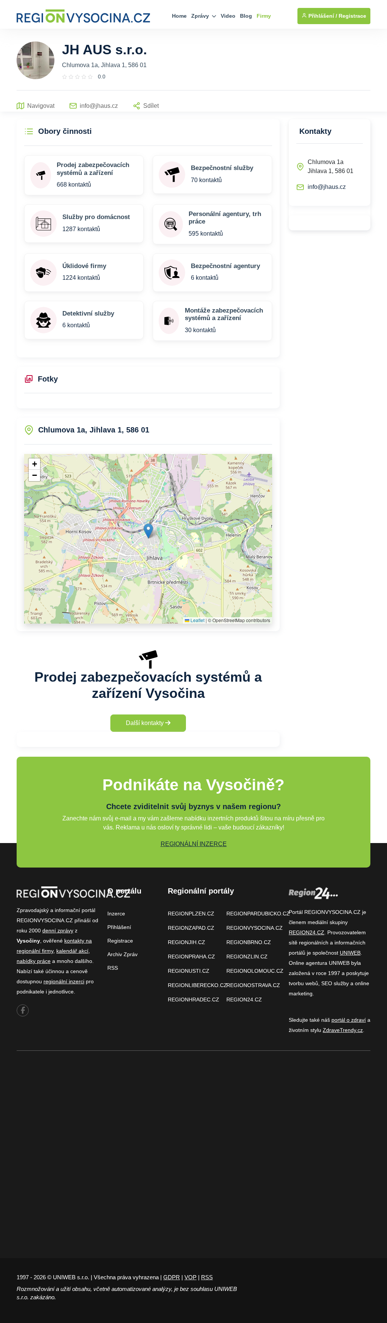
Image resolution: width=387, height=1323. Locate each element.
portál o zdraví (348, 1020)
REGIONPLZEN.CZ (191, 914)
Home (179, 16)
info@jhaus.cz (327, 187)
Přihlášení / (322, 16)
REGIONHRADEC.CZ (193, 999)
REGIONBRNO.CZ (248, 942)
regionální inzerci (63, 981)
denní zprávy (57, 930)
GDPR (171, 1277)
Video (228, 16)
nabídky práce (34, 961)
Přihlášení (119, 927)
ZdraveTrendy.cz (343, 1030)
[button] (148, 531)
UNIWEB (350, 953)
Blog (246, 16)
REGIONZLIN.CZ (247, 957)
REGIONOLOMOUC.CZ (254, 971)
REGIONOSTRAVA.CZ (253, 985)
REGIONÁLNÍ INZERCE (194, 844)
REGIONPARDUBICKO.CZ (258, 914)
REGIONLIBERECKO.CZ (197, 985)
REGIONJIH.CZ (186, 942)
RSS (112, 968)
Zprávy (201, 16)
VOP (190, 1277)
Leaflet (196, 620)
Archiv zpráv (122, 954)
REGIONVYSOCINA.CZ (254, 928)
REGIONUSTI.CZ (188, 971)
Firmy (264, 16)
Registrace (352, 16)
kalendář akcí (72, 951)
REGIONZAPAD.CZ (191, 928)
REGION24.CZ (244, 999)
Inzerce (116, 914)
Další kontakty (145, 723)
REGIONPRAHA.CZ (191, 957)
